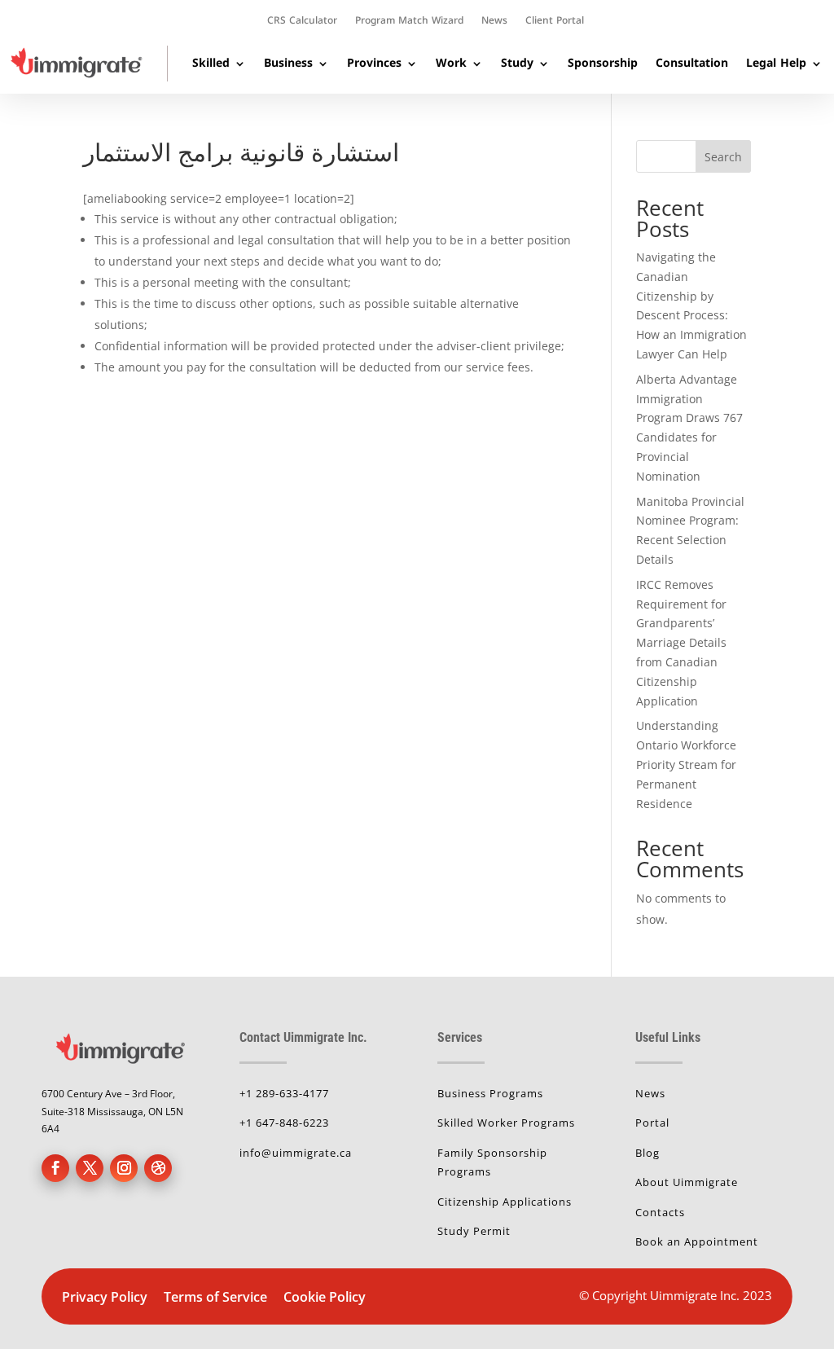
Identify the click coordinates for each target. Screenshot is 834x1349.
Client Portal (554, 22)
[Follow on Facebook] (55, 1168)
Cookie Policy (324, 1297)
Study (517, 63)
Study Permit (474, 1231)
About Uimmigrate (686, 1182)
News (494, 22)
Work (451, 63)
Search (723, 157)
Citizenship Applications (504, 1201)
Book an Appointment (696, 1241)
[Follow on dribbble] (158, 1168)
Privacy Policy (104, 1297)
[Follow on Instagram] (124, 1168)
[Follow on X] (89, 1168)
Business (288, 63)
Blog (647, 1152)
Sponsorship (603, 63)
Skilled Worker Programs (506, 1122)
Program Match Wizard (409, 22)
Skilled (211, 63)
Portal (652, 1122)
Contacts (660, 1212)
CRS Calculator (302, 22)
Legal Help (776, 63)
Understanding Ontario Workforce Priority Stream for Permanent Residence (686, 764)
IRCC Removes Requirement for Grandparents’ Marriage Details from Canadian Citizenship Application (681, 643)
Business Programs (490, 1093)
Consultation (692, 63)
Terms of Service (217, 1297)
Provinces (374, 63)
